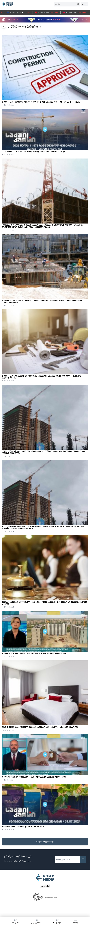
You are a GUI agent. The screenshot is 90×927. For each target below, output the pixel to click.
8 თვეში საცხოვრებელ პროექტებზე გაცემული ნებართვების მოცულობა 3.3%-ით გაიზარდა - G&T (41, 377)
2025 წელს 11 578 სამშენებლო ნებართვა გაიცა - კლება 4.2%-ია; (33, 152)
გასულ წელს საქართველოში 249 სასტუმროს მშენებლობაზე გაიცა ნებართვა (40, 727)
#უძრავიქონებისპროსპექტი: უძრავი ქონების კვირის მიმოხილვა (34, 654)
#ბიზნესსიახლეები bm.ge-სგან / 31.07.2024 (23, 827)
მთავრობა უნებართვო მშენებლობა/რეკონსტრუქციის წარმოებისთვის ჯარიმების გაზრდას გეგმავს (42, 302)
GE (83, 4)
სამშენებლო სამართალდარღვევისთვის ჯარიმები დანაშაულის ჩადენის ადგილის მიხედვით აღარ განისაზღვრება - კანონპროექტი (42, 226)
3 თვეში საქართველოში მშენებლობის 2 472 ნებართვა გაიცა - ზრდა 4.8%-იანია (41, 102)
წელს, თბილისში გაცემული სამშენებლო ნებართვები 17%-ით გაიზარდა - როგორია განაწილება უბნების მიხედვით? (43, 528)
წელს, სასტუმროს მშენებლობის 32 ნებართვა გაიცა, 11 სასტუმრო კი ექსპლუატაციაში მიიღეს (44, 603)
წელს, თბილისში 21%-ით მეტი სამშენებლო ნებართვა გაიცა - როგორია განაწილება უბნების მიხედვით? (43, 452)
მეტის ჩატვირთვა (45, 841)
